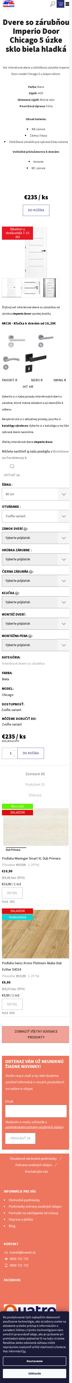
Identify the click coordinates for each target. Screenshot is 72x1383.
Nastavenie (35, 1361)
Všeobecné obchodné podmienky (33, 1158)
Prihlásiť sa (20, 1138)
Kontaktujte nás (36, 1171)
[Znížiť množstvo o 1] (14, 756)
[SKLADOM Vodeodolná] (36, 934)
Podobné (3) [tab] (35, 784)
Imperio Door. (43, 442)
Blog (12, 1226)
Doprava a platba (21, 1219)
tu (24, 1351)
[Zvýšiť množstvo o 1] (14, 750)
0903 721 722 (19, 1258)
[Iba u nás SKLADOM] (36, 829)
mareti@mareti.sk (23, 1252)
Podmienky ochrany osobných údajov (35, 1206)
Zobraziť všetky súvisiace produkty (36, 1034)
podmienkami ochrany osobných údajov (34, 1127)
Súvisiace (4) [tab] (35, 774)
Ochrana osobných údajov (33, 1165)
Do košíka (36, 210)
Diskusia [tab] (35, 795)
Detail (12, 893)
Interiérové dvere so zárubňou (23, 663)
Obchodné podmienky (24, 1200)
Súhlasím (34, 1373)
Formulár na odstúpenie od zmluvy (33, 1213)
